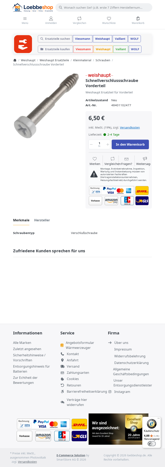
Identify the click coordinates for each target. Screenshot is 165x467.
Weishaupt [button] (102, 39)
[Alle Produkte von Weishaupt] (99, 75)
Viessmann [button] (82, 39)
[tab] (21, 220)
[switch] (152, 443)
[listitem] (46, 106)
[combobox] (103, 7)
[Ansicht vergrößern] (46, 106)
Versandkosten (130, 127)
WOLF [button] (134, 39)
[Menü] (158, 419)
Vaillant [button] (120, 39)
